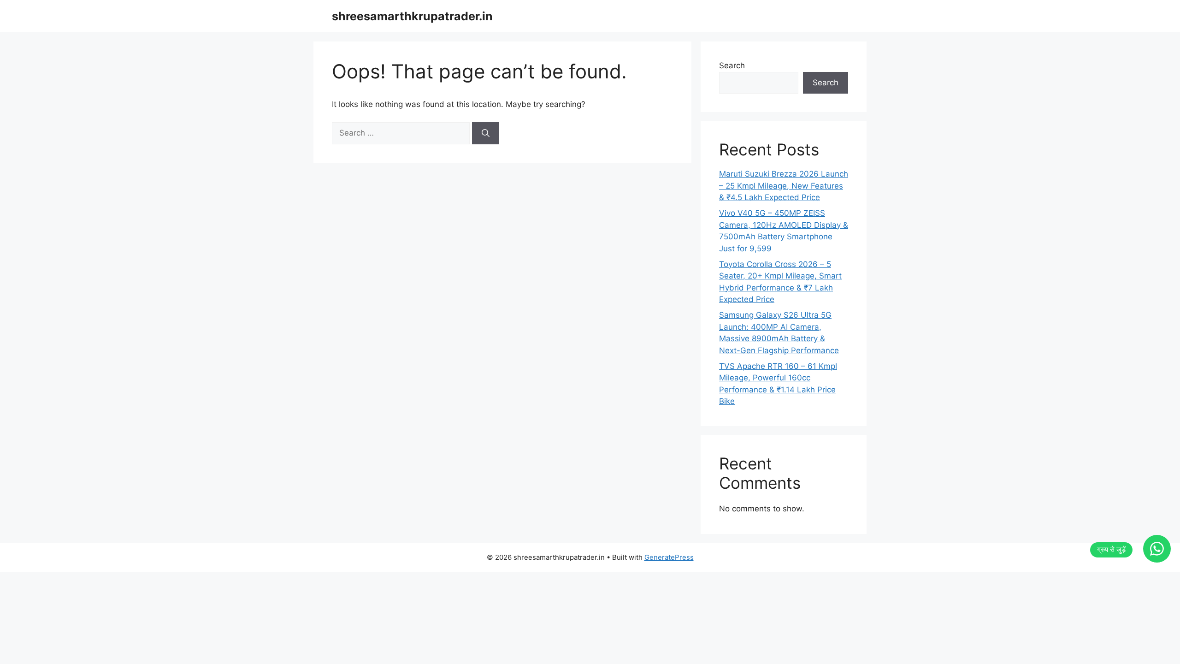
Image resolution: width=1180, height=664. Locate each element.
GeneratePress (669, 557)
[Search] (485, 133)
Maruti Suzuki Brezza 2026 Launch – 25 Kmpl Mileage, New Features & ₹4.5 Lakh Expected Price (783, 185)
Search (732, 65)
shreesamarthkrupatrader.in (412, 16)
